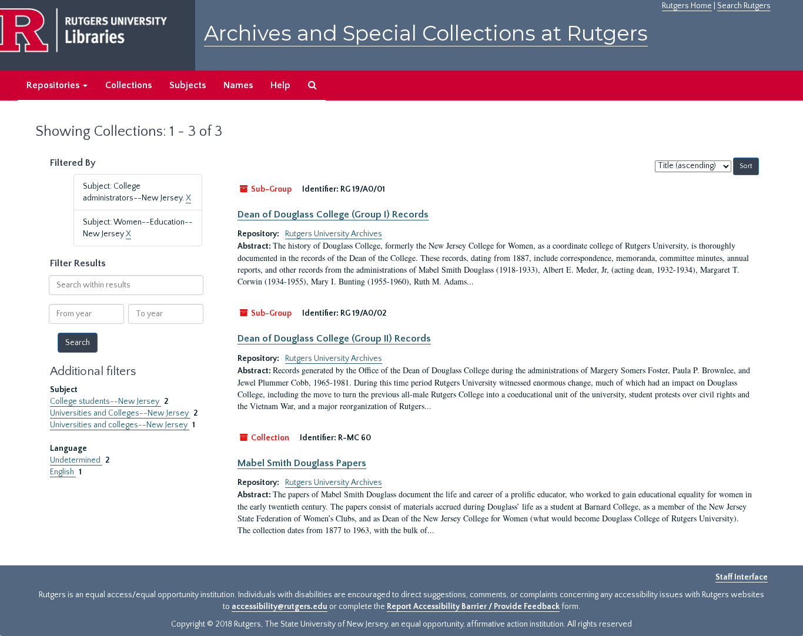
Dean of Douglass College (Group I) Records (333, 214)
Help (280, 85)
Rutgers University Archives (333, 234)
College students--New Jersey (105, 401)
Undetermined (76, 460)
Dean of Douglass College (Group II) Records (334, 338)
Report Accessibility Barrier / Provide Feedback (473, 606)
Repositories (54, 85)
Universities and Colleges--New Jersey (120, 413)
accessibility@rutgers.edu (279, 606)
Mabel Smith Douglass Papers (301, 463)
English (63, 472)
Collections (128, 85)
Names (238, 85)
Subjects (187, 85)
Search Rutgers (744, 6)
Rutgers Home (687, 6)
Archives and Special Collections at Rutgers (426, 33)
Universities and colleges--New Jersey (119, 425)
